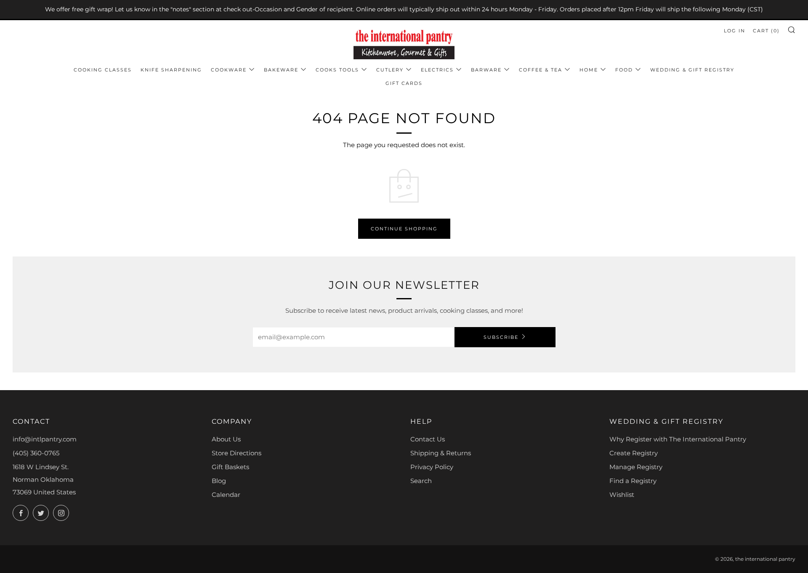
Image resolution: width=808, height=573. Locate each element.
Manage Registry (635, 467)
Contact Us (427, 439)
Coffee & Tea (540, 70)
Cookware (229, 70)
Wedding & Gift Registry (692, 70)
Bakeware (281, 70)
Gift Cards (404, 83)
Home (588, 70)
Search (421, 481)
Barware (486, 70)
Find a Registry (632, 481)
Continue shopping (404, 229)
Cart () (766, 31)
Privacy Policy (431, 467)
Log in (734, 31)
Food (624, 70)
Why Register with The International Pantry (677, 439)
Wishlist (621, 495)
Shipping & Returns (440, 453)
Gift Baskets (230, 467)
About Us (226, 439)
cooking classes (103, 70)
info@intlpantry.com (45, 439)
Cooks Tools (337, 70)
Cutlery (390, 70)
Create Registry (633, 453)
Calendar (226, 495)
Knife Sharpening (171, 70)
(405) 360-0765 (36, 453)
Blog (219, 481)
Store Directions (236, 453)
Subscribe (501, 337)
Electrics (437, 70)
